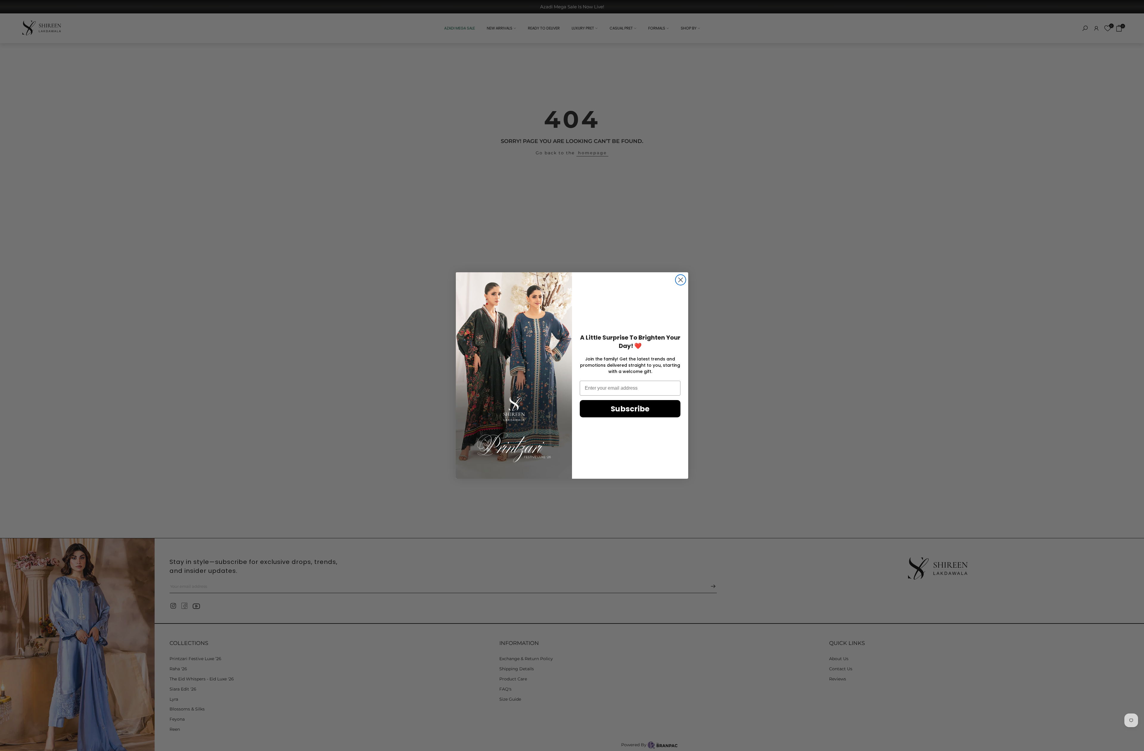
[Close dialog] (680, 280)
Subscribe (630, 409)
